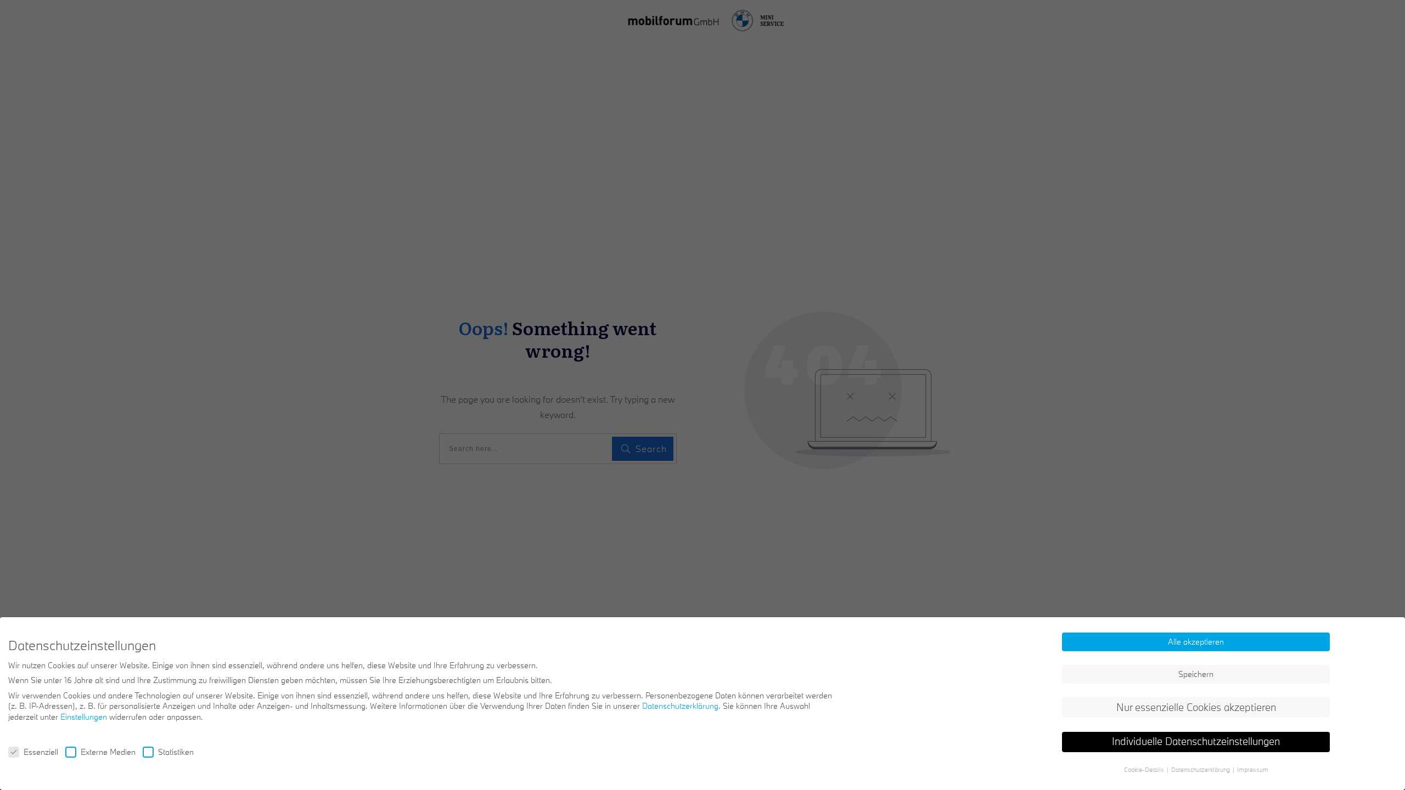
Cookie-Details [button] (1145, 770)
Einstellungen (83, 717)
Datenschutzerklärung (680, 706)
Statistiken (176, 752)
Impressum (1252, 770)
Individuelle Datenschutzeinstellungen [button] (1196, 741)
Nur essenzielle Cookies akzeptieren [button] (1196, 707)
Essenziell (41, 752)
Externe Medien (108, 752)
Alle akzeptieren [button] (1196, 641)
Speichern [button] (1195, 674)
